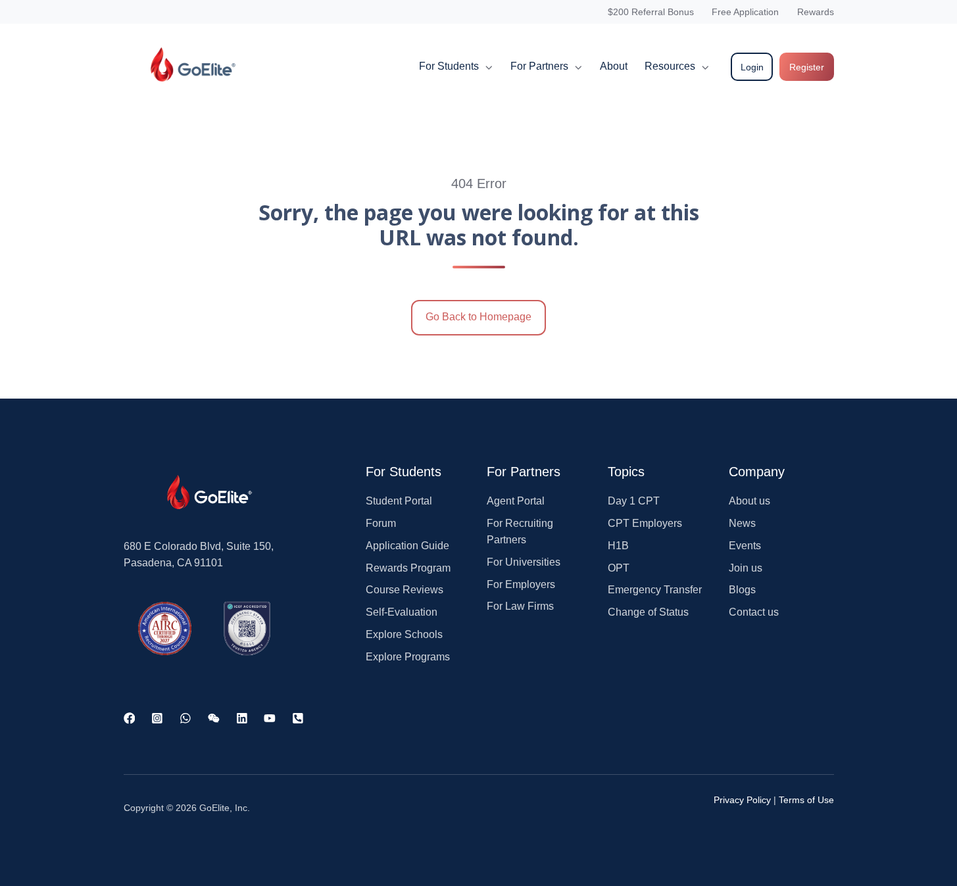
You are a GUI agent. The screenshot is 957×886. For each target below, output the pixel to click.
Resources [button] (670, 66)
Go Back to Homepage (478, 316)
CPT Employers (645, 523)
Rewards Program (408, 568)
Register (806, 67)
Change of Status (648, 612)
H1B (618, 545)
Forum (381, 523)
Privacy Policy (742, 800)
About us (749, 500)
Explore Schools (404, 634)
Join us (745, 568)
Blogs (742, 589)
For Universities (523, 562)
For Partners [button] (539, 66)
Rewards (815, 12)
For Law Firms (520, 606)
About (613, 66)
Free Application (745, 12)
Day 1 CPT (634, 500)
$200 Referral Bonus (651, 12)
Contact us (754, 612)
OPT (618, 568)
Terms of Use (806, 800)
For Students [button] (449, 66)
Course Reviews (404, 589)
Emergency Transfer (655, 589)
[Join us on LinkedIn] (242, 718)
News (742, 523)
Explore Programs (408, 656)
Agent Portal (516, 500)
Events (745, 545)
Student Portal (399, 500)
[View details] (129, 718)
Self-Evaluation (401, 612)
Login (752, 67)
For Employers (521, 584)
